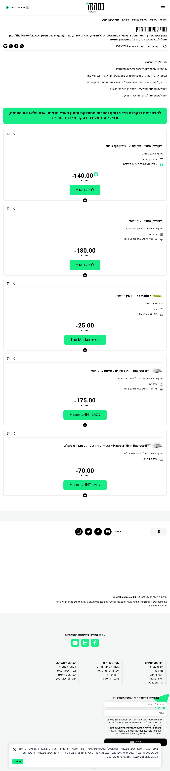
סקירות (125, 20)
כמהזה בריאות (111, 663)
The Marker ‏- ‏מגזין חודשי (134, 296)
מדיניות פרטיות (155, 683)
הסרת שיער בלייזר (66, 671)
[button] (96, 174)
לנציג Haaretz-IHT (85, 414)
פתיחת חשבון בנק (66, 679)
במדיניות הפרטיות (127, 757)
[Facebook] (98, 531)
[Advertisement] (109, 567)
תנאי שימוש (156, 675)
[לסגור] (14, 750)
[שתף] (14, 134)
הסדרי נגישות (156, 679)
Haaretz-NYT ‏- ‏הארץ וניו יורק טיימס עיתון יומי (121, 371)
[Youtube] (75, 643)
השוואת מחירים (154, 663)
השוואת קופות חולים (108, 667)
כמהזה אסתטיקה (66, 663)
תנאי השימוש (130, 719)
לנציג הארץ (85, 115)
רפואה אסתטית (67, 667)
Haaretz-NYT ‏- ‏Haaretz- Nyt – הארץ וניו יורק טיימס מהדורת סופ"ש (107, 446)
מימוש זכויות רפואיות (108, 671)
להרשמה (135, 742)
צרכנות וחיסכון (111, 679)
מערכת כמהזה (136, 46)
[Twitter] (88, 531)
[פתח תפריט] (163, 8)
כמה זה (163, 20)
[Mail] (108, 531)
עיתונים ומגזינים (139, 20)
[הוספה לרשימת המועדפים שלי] (8, 134)
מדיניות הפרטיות (100, 602)
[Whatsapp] (79, 531)
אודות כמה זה (156, 667)
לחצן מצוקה (113, 675)
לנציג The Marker (85, 340)
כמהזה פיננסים (67, 675)
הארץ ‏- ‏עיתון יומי (140, 221)
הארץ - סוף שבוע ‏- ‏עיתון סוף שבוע (128, 146)
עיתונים (153, 20)
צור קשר (158, 671)
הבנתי (17, 761)
